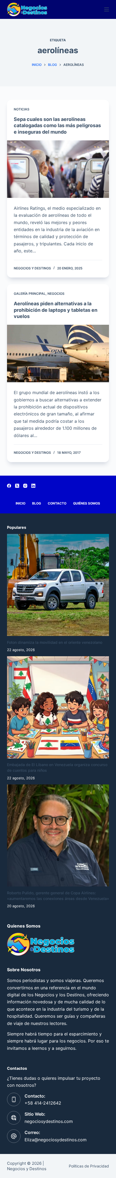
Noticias (21, 109)
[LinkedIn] (33, 486)
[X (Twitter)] (17, 486)
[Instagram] (25, 486)
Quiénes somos (86, 503)
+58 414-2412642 (43, 1103)
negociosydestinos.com (49, 1121)
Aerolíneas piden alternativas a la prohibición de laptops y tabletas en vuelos (55, 310)
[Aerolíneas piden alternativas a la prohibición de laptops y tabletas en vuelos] (58, 353)
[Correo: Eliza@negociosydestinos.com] (14, 1136)
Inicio (20, 503)
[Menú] (106, 9)
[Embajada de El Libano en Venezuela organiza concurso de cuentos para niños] (58, 707)
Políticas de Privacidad (89, 1166)
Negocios (55, 294)
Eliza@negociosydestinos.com (56, 1139)
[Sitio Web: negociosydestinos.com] (14, 1118)
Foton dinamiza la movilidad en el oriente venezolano (54, 642)
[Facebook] (9, 486)
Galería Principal (30, 294)
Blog (36, 503)
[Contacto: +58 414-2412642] (14, 1099)
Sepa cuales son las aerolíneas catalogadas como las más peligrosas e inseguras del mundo (57, 125)
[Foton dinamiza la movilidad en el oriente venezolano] (58, 585)
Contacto (57, 503)
